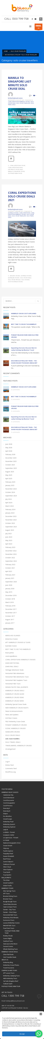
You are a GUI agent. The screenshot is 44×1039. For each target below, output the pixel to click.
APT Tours (6, 893)
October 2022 (10, 558)
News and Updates (11, 715)
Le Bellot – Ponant (9, 832)
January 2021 (9, 578)
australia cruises (26, 276)
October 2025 (10, 465)
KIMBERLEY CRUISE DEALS (14, 691)
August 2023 (9, 530)
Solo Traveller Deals (9, 957)
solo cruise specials (14, 279)
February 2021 (10, 575)
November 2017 (11, 613)
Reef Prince (7, 859)
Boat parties (9, 653)
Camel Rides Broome (10, 904)
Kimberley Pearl (8, 822)
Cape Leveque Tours (10, 907)
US (38, 27)
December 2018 (10, 595)
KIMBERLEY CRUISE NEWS (14, 701)
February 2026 (10, 454)
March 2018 (9, 602)
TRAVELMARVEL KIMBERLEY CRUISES (18, 746)
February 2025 (10, 482)
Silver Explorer (8, 869)
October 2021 (10, 568)
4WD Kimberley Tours (10, 978)
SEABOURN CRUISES (12, 732)
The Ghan (6, 880)
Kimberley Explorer (9, 827)
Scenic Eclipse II (8, 862)
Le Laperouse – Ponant (10, 838)
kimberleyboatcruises (15, 98)
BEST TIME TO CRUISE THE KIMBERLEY (24, 324)
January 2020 (9, 589)
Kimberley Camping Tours (11, 976)
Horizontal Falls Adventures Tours (17, 677)
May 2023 (8, 540)
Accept (22, 1034)
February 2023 (10, 547)
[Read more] (11, 161)
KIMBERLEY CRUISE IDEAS (14, 697)
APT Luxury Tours (8, 973)
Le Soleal (6, 840)
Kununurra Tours (8, 920)
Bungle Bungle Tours (10, 902)
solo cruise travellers (23, 103)
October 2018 (10, 599)
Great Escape (7, 819)
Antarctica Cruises (11, 639)
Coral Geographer (9, 803)
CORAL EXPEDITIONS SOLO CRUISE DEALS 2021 (22, 196)
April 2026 (8, 451)
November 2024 (11, 489)
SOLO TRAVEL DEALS (12, 742)
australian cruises (13, 278)
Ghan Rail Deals (8, 954)
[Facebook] (32, 19)
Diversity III (6, 811)
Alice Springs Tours (9, 891)
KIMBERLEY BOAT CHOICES (10, 792)
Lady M (5, 830)
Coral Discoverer (8, 800)
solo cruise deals (25, 278)
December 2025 (10, 458)
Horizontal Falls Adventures (14, 673)
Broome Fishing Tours (10, 896)
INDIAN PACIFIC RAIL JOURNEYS (16, 687)
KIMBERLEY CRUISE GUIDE (14, 694)
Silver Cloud (7, 867)
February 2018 (10, 606)
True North (6, 872)
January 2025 (9, 485)
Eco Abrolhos (7, 816)
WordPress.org (10, 772)
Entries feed (9, 765)
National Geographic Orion (12, 843)
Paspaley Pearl (8, 853)
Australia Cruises (13, 213)
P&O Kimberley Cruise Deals (15, 721)
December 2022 (10, 551)
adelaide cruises (15, 276)
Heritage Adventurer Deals (14, 670)
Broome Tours (7, 899)
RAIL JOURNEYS (6, 878)
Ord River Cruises (11, 718)
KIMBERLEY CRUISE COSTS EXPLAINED (23, 313)
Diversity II (6, 808)
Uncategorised (10, 749)
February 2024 (10, 509)
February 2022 (10, 564)
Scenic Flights (7, 938)
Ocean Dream (7, 846)
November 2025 (11, 461)
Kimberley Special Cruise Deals (15, 704)
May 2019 (8, 592)
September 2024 (11, 496)
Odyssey (6, 848)
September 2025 (11, 468)
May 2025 (8, 475)
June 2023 (8, 537)
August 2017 (9, 619)
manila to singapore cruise (16, 171)
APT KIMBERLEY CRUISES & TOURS (17, 642)
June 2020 (8, 585)
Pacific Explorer (8, 851)
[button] (41, 1014)
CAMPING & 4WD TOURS (9, 970)
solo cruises (25, 279)
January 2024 (9, 513)
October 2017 (10, 616)
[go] (38, 301)
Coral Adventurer (8, 798)
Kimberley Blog (8, 962)
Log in (7, 762)
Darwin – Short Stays (10, 912)
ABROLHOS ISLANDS (12, 635)
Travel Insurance (8, 968)
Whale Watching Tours (10, 949)
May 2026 (8, 448)
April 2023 (8, 544)
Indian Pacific (7, 886)
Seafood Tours (8, 941)
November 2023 (11, 520)
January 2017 (9, 623)
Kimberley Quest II (9, 824)
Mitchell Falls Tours (9, 925)
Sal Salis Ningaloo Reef (10, 981)
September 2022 (11, 561)
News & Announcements (14, 711)
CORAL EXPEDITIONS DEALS (15, 167)
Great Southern (8, 883)
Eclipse (5, 813)
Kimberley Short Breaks (10, 918)
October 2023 (10, 523)
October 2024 (10, 492)
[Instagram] (35, 19)
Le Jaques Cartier (8, 835)
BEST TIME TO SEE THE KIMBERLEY (18, 649)
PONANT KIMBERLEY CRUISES (16, 725)
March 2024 (9, 506)
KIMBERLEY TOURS (7, 888)
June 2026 (8, 444)
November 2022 (11, 554)
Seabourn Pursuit (9, 864)
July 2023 (8, 534)
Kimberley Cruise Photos (11, 965)
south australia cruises (15, 281)
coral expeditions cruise (17, 165)
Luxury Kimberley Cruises (11, 923)
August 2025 (9, 472)
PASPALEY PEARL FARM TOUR (12, 932)
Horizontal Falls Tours (13, 684)
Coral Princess (7, 806)
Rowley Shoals (8, 936)
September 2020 (11, 582)
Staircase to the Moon (10, 944)
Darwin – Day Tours (9, 909)
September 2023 (11, 527)
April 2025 (8, 478)
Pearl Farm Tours (8, 928)
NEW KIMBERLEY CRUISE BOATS (16, 708)
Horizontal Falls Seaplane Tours (16, 680)
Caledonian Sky (8, 795)
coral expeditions (24, 213)
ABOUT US (5, 960)
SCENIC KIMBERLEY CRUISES (15, 728)
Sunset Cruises (8, 946)
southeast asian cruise (15, 173)
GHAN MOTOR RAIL (12, 663)
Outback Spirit (7, 984)
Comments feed (11, 768)
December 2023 (10, 516)
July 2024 (8, 499)
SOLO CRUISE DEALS (12, 735)
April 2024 (8, 503)
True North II (7, 875)
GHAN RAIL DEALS (11, 666)
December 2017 (10, 609)
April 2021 (8, 571)
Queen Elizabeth (8, 856)
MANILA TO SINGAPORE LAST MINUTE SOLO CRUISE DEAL (19, 83)
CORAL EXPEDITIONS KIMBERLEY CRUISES (19, 101)
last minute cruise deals (15, 169)
